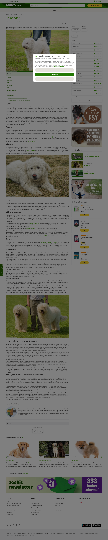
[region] (54, 68)
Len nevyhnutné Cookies (54, 79)
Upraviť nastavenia (54, 70)
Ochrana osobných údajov (58, 66)
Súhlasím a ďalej (54, 74)
